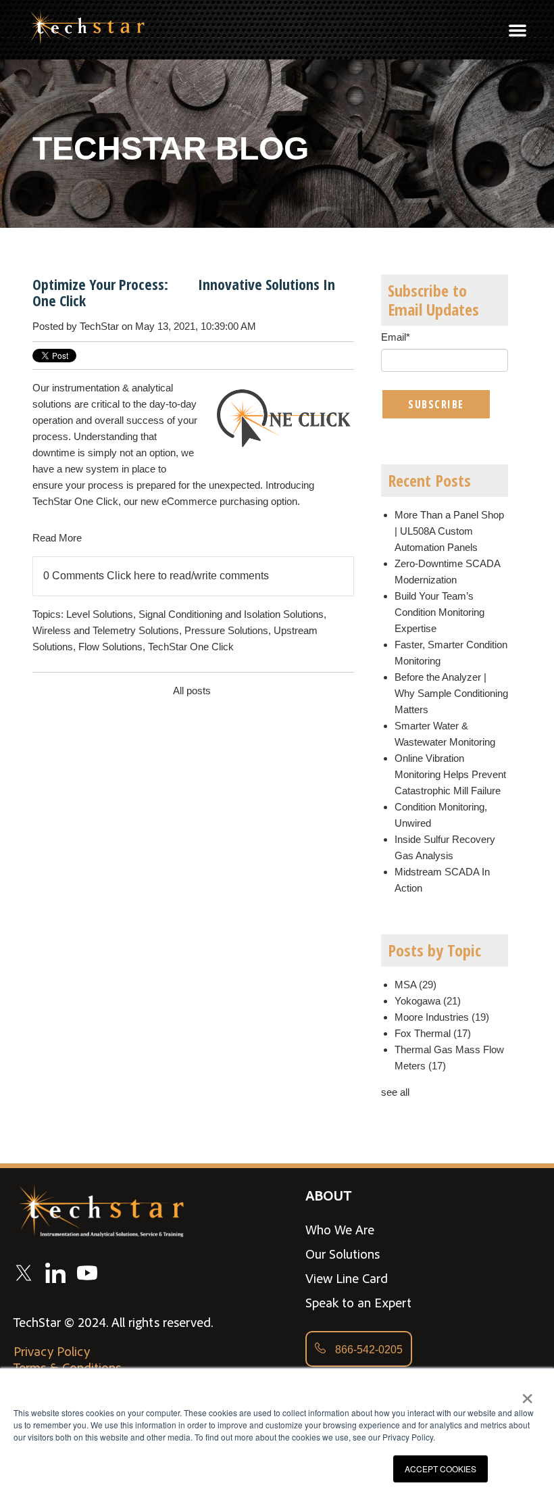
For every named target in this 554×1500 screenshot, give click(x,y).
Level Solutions (99, 614)
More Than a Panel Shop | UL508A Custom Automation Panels (449, 531)
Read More (57, 537)
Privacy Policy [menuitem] (52, 1351)
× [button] (527, 1394)
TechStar (99, 326)
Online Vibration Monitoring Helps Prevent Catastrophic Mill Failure (450, 774)
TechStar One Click (191, 646)
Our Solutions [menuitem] (342, 1254)
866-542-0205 (367, 1349)
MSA (415, 984)
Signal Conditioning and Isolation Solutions (231, 614)
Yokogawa (428, 1001)
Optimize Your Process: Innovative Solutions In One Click (183, 292)
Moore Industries (442, 1017)
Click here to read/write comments (188, 575)
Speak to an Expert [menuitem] (358, 1303)
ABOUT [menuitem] (328, 1195)
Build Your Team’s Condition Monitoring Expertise (439, 612)
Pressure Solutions (226, 630)
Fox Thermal (433, 1033)
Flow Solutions (110, 646)
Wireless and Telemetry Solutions (105, 630)
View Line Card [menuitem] (346, 1278)
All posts (192, 690)
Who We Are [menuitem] (339, 1229)
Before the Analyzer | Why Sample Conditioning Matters (451, 693)
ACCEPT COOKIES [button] (440, 1468)
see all (395, 1092)
